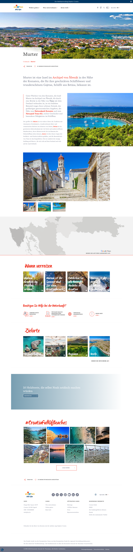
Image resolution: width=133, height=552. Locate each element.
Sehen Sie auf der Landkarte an (98, 253)
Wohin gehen (49, 507)
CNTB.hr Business (72, 507)
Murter (35, 121)
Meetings (69, 505)
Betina (55, 126)
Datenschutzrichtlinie (99, 549)
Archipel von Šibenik (65, 77)
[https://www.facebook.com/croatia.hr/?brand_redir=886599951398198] (53, 494)
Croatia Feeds (93, 505)
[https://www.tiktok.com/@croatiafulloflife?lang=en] (77, 494)
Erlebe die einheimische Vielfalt (98, 515)
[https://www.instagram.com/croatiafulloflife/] (57, 494)
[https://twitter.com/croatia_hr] (61, 494)
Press (68, 510)
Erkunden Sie (28, 395)
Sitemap (107, 549)
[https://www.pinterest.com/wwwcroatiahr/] (65, 494)
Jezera (44, 134)
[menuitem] (85, 525)
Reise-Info (48, 510)
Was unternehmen (50, 505)
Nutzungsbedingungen (86, 549)
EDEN (90, 507)
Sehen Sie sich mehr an (100, 361)
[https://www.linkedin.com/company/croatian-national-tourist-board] (73, 494)
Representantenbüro (73, 512)
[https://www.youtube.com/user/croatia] (69, 494)
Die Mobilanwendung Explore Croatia (66, 1)
